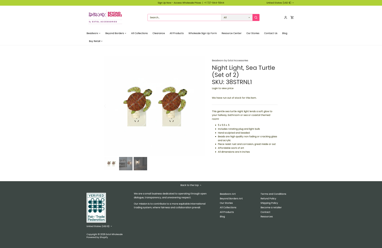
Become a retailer (271, 207)
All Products (227, 212)
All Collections (228, 207)
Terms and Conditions (273, 194)
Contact (265, 212)
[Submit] (255, 17)
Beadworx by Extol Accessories (230, 60)
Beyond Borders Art (231, 198)
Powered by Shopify (97, 237)
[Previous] (108, 106)
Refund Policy (268, 198)
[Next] (200, 106)
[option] (154, 106)
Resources (267, 216)
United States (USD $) (279, 2)
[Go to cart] (292, 17)
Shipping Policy (269, 203)
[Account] (285, 17)
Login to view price (223, 88)
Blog (222, 216)
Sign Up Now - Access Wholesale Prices (181, 2)
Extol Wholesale (114, 234)
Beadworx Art (228, 194)
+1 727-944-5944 (214, 2)
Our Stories (226, 203)
